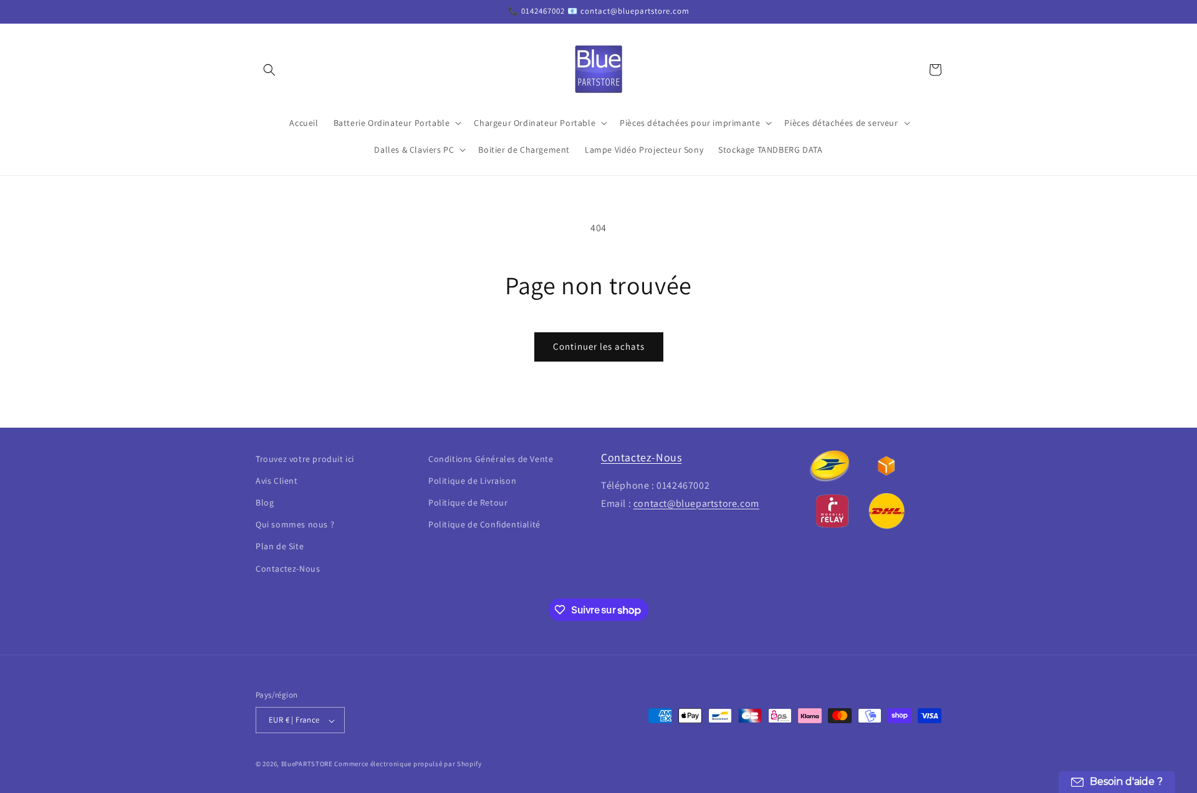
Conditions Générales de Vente (490, 458)
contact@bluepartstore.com (696, 503)
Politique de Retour (467, 502)
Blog (265, 502)
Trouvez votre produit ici (305, 458)
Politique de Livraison (472, 480)
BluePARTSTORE (307, 764)
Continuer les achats (599, 346)
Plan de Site (280, 546)
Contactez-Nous (288, 568)
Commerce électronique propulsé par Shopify (407, 764)
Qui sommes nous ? (295, 525)
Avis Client (277, 480)
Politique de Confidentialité (484, 525)
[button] (269, 70)
